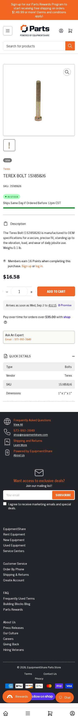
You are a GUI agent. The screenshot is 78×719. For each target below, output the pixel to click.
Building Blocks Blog (16, 604)
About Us (19, 455)
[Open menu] (7, 30)
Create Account (13, 580)
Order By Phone (13, 569)
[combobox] (39, 45)
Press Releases (13, 628)
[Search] (70, 46)
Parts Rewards (13, 609)
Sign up (27, 266)
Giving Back (11, 644)
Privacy (39, 678)
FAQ (6, 593)
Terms (28, 673)
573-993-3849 (22, 339)
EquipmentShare (14, 529)
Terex (6, 168)
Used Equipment (14, 545)
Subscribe (63, 495)
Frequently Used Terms (19, 598)
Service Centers (13, 551)
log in (39, 266)
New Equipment (14, 540)
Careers (8, 639)
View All (18, 424)
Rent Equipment (14, 534)
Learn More (20, 445)
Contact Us (50, 673)
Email (8, 339)
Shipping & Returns (16, 574)
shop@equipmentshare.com (31, 434)
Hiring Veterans (13, 650)
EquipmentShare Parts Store (44, 667)
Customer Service (15, 563)
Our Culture (10, 633)
